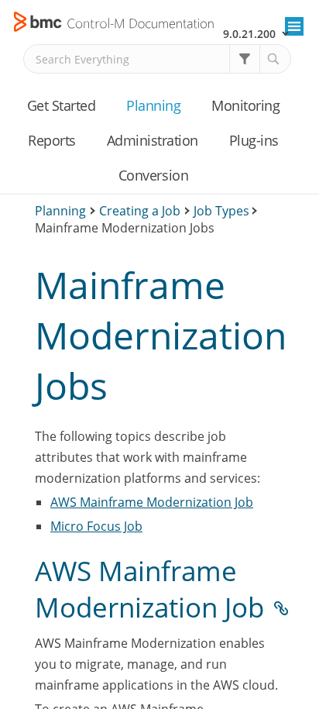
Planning (153, 105)
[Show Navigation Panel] (294, 26)
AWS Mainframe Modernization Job (151, 502)
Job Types (221, 210)
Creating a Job (139, 210)
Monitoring (245, 105)
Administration (152, 140)
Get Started (61, 105)
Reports (52, 140)
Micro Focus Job (96, 526)
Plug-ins (254, 140)
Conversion (153, 175)
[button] (244, 59)
